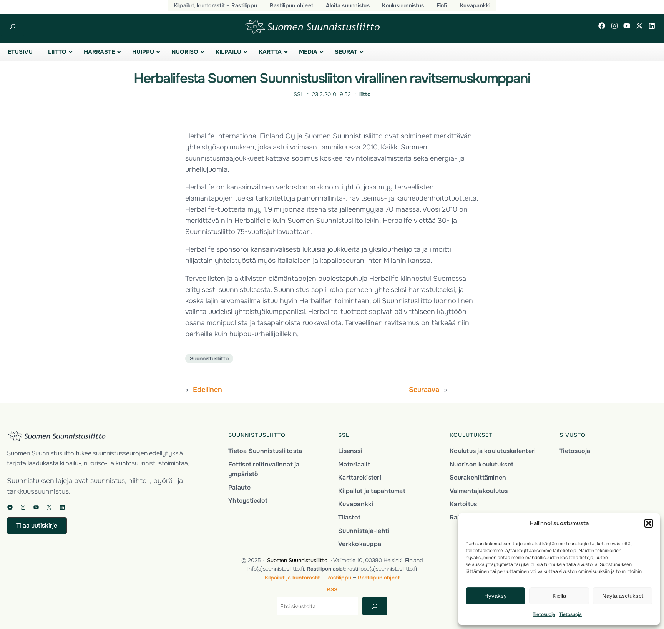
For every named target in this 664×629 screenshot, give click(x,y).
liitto (364, 94)
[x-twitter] (639, 25)
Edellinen (207, 389)
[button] (648, 523)
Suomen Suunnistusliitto (297, 560)
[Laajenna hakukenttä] (12, 27)
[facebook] (601, 25)
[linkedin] (651, 25)
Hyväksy (495, 595)
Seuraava (424, 389)
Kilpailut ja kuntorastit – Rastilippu (308, 577)
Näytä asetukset (622, 595)
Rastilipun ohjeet (379, 577)
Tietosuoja (544, 614)
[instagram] (614, 25)
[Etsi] (374, 606)
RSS (332, 589)
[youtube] (626, 25)
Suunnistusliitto (209, 358)
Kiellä (559, 595)
